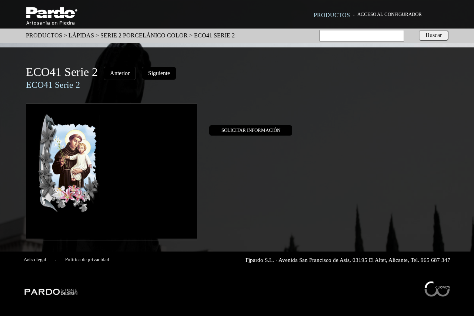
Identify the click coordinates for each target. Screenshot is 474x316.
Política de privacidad (87, 259)
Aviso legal (35, 259)
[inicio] (51, 23)
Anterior (120, 73)
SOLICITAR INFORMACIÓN (250, 130)
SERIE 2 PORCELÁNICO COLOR (144, 35)
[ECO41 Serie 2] (111, 236)
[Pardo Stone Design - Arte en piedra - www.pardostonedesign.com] (51, 294)
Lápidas (81, 35)
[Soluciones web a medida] (437, 295)
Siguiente (159, 73)
